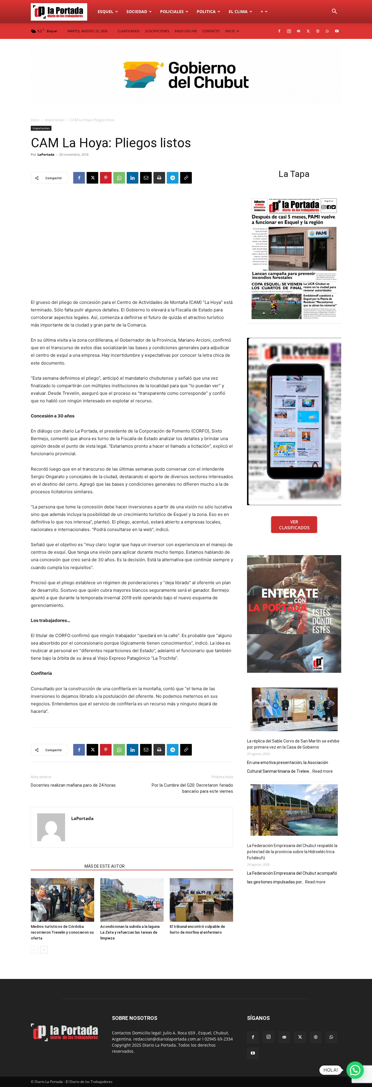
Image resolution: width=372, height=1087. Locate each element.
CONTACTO (211, 31)
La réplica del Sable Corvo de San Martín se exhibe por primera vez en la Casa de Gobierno (293, 744)
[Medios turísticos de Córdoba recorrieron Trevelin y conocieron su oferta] (62, 900)
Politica (206, 11)
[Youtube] (336, 31)
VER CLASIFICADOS (294, 524)
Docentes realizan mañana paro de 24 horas (73, 785)
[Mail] (298, 31)
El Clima (238, 11)
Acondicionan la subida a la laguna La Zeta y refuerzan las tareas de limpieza (130, 932)
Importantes (55, 119)
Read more (322, 771)
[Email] (146, 178)
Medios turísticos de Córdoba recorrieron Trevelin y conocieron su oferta (62, 932)
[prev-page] (34, 949)
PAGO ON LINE (186, 31)
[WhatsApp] (327, 31)
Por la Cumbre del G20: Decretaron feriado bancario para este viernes (192, 788)
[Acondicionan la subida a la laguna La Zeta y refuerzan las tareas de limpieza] (132, 900)
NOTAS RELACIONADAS (56, 866)
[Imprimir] (159, 178)
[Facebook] (279, 31)
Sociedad (136, 11)
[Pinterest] (106, 178)
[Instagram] (289, 31)
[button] (334, 12)
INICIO (230, 31)
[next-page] (43, 949)
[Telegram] (172, 178)
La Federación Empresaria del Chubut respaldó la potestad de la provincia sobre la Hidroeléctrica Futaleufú (292, 851)
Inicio (35, 119)
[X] (308, 31)
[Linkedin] (132, 178)
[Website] (317, 31)
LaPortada (45, 154)
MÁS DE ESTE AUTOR (105, 866)
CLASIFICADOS (129, 31)
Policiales (172, 11)
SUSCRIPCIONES (157, 31)
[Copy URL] (186, 178)
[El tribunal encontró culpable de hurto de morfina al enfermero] (201, 900)
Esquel (105, 11)
